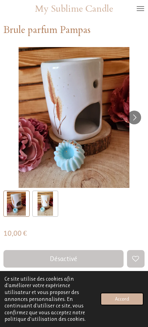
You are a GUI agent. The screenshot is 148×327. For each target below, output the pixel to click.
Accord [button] (122, 299)
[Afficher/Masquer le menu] (140, 8)
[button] (16, 204)
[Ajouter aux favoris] (136, 259)
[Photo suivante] (134, 117)
